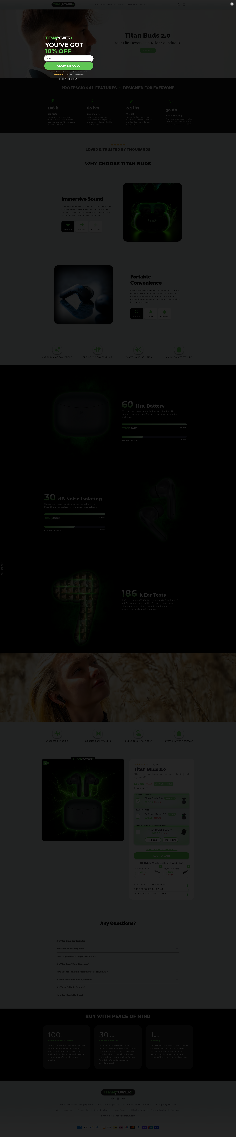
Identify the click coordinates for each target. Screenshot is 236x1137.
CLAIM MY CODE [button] (69, 65)
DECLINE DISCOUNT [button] (69, 79)
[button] (232, 3)
